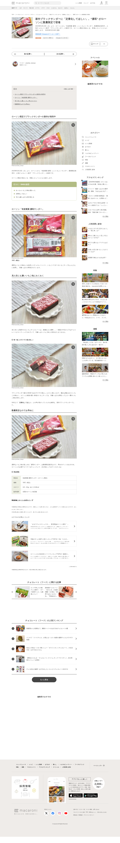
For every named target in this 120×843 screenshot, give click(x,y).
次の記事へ (60, 54)
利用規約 (80, 815)
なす (21, 8)
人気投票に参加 (66, 767)
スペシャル (56, 767)
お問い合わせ (96, 809)
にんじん (72, 8)
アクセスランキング (44, 767)
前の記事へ (28, 54)
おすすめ (92, 3)
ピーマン (37, 8)
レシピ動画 (79, 3)
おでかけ (47, 764)
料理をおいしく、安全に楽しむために (98, 812)
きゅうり (60, 8)
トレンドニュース (21, 764)
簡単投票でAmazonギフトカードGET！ (47, 34)
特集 (17, 767)
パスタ (47, 8)
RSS (87, 812)
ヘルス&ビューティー (66, 764)
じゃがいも (53, 8)
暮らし (55, 764)
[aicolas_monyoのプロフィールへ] (44, 64)
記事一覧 (75, 809)
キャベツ (25, 8)
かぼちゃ (66, 8)
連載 (23, 767)
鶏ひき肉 (31, 8)
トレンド (86, 3)
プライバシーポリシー (89, 815)
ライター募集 (89, 809)
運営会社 (75, 815)
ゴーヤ (43, 8)
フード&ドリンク (79, 764)
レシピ (31, 764)
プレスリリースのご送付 (79, 812)
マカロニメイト (31, 767)
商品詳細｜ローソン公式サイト (21, 500)
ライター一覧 (81, 809)
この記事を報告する (73, 566)
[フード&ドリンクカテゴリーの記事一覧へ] (38, 38)
